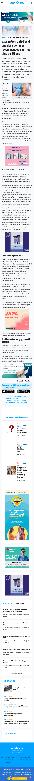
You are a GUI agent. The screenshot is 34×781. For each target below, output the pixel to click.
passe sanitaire (21, 401)
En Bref (4, 37)
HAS (17, 399)
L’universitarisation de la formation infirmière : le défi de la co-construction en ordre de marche (16, 722)
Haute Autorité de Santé (14, 400)
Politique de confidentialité (8, 757)
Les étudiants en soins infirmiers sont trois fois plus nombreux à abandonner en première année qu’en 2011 (22, 472)
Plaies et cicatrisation (8, 704)
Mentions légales (8, 760)
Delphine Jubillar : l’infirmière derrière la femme (22, 430)
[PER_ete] (17, 539)
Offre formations (8, 604)
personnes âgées (11, 403)
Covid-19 (8, 399)
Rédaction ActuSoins (22, 37)
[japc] (17, 329)
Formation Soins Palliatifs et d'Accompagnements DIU (16, 649)
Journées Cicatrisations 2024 (21, 449)
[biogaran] (17, 166)
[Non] (32, 774)
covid (24, 397)
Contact (8, 762)
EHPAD (13, 399)
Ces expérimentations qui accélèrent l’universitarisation (13, 714)
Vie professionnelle (17, 686)
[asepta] (17, 252)
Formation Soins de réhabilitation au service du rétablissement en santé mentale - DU (15, 610)
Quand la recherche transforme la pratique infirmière (15, 699)
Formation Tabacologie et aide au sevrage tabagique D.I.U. (16, 637)
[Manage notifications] (30, 777)
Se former (6, 696)
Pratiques (16, 704)
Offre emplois (20, 604)
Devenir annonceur (25, 757)
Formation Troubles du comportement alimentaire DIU (16, 624)
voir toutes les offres (17, 673)
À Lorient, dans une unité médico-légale (21, 689)
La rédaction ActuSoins (25, 760)
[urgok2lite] (17, 377)
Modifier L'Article (22, 426)
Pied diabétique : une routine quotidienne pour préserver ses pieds (16, 707)
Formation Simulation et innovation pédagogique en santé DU (16, 662)
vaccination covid (22, 403)
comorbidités (18, 397)
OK (9, 778)
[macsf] (17, 567)
